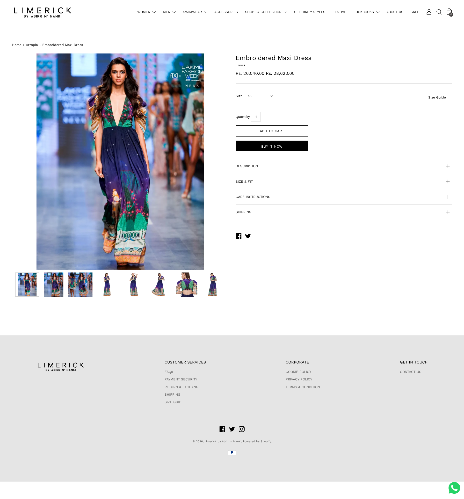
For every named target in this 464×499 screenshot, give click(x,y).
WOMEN (143, 12)
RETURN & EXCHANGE (183, 387)
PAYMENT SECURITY (181, 379)
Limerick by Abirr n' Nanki (222, 441)
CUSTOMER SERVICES (185, 362)
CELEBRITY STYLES (309, 12)
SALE (415, 12)
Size (239, 96)
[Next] (216, 162)
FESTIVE (339, 12)
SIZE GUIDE (174, 402)
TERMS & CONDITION (303, 387)
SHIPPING (243, 212)
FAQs (169, 372)
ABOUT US (394, 12)
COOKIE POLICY (298, 372)
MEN (166, 12)
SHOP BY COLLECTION (263, 12)
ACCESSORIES (226, 12)
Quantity (243, 117)
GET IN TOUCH (414, 362)
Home (17, 45)
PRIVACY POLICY (299, 379)
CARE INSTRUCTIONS (253, 197)
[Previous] (24, 162)
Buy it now (272, 146)
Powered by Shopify (257, 441)
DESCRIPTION (247, 166)
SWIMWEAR (192, 12)
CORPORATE (297, 362)
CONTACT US (410, 372)
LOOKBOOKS (364, 12)
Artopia (32, 45)
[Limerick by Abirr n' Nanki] (238, 236)
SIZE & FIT (244, 181)
